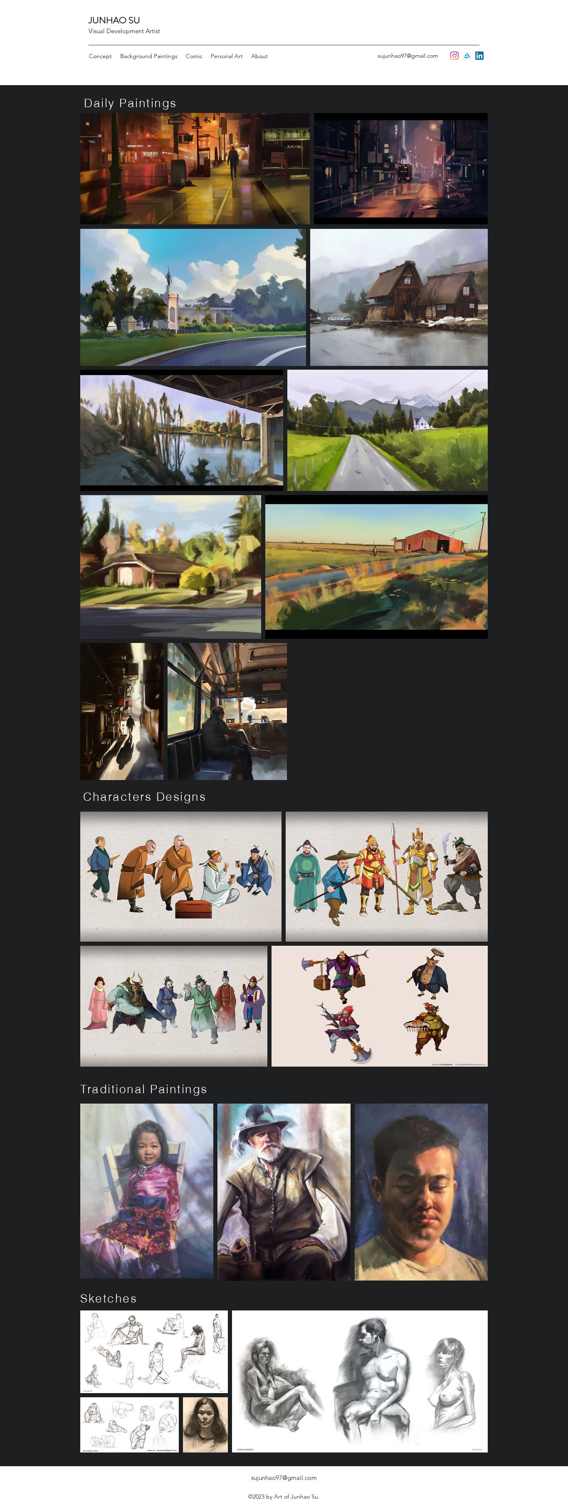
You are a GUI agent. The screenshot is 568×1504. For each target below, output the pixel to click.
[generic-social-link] (467, 56)
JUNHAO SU (114, 20)
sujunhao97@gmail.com (408, 55)
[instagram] (454, 56)
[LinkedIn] (479, 56)
